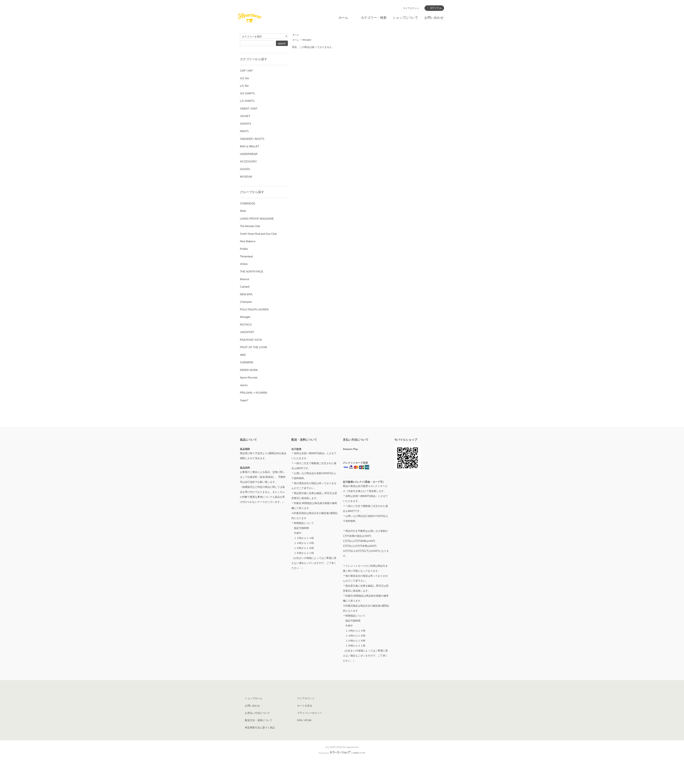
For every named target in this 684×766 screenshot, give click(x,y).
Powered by (324, 753)
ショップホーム (253, 698)
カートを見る (304, 705)
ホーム (343, 17)
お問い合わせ (434, 17)
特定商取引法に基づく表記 (260, 727)
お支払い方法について (257, 713)
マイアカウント (411, 8)
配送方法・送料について (258, 720)
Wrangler (306, 40)
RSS (299, 720)
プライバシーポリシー (309, 713)
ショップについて (405, 17)
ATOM (307, 720)
